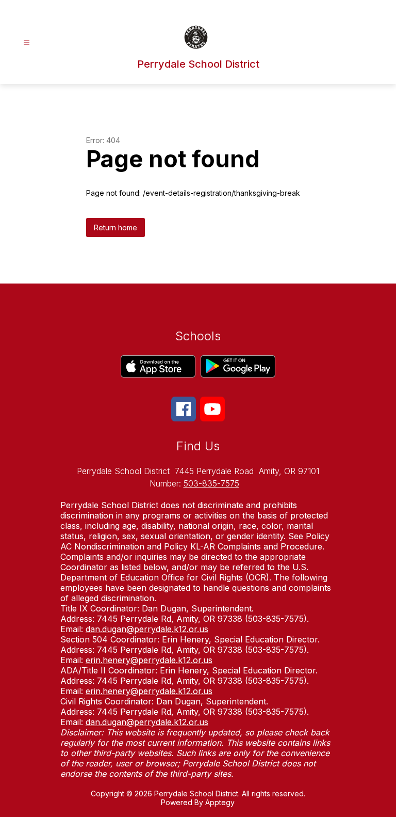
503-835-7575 (211, 483)
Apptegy (220, 802)
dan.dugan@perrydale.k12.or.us (147, 629)
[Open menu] (26, 43)
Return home (115, 227)
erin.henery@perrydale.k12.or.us (149, 660)
